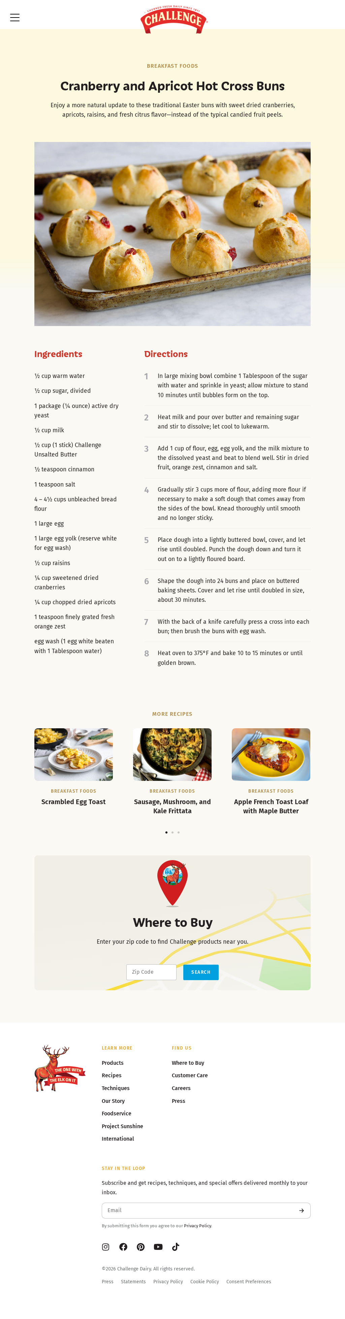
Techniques (116, 1088)
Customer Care (190, 1075)
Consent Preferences (248, 1282)
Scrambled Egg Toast (73, 802)
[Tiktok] (176, 1247)
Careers (181, 1088)
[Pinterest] (141, 1247)
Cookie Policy (204, 1282)
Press (108, 1282)
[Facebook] (123, 1247)
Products (113, 1063)
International (118, 1139)
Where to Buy (188, 1063)
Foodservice (116, 1113)
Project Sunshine (122, 1126)
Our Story (113, 1101)
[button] (166, 832)
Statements (133, 1282)
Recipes (112, 1075)
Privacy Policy (197, 1225)
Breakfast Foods (172, 66)
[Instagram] (106, 1247)
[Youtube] (158, 1247)
